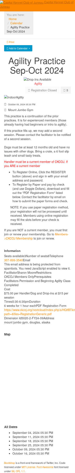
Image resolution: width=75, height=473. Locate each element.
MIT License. (29, 467)
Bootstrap (9, 463)
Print (11, 42)
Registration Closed (43, 90)
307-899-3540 (13, 260)
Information (12, 251)
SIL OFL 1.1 (18, 471)
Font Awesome (45, 467)
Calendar (16, 23)
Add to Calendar (18, 48)
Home (13, 19)
